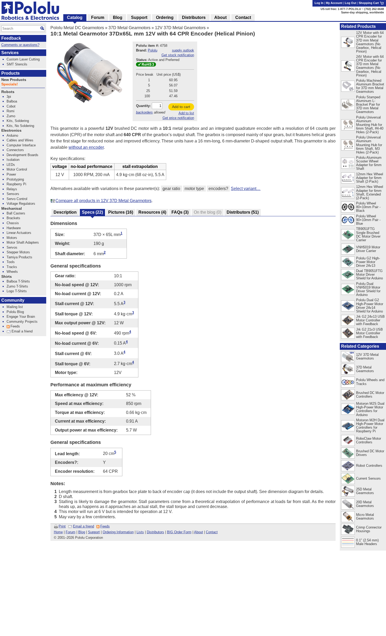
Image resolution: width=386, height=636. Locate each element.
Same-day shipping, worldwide (362, 12)
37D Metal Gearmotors (129, 27)
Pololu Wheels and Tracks (370, 382)
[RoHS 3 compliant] (146, 65)
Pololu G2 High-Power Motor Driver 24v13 (368, 262)
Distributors (155, 532)
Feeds (105, 526)
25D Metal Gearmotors (365, 491)
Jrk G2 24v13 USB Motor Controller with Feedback (370, 320)
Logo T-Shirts (17, 291)
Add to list (186, 113)
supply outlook (183, 50)
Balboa (12, 101)
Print (62, 526)
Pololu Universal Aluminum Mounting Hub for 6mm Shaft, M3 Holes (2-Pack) (369, 144)
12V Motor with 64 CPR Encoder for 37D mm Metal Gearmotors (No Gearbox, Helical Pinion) (370, 42)
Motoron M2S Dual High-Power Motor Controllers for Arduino (370, 409)
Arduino (12, 135)
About (198, 532)
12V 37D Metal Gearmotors (180, 27)
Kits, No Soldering (20, 126)
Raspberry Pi (16, 184)
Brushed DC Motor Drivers (370, 453)
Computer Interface (21, 145)
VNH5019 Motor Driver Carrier (368, 249)
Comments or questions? (20, 45)
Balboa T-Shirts (18, 281)
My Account (334, 2)
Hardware (14, 228)
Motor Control (17, 169)
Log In (319, 2)
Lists (140, 532)
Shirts (6, 277)
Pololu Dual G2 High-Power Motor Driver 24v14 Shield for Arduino (369, 305)
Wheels (12, 272)
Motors (12, 238)
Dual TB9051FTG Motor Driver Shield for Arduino (369, 274)
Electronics (11, 130)
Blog (81, 532)
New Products (13, 80)
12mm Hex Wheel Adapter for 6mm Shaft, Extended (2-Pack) (369, 192)
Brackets (13, 218)
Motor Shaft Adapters (23, 242)
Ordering (165, 17)
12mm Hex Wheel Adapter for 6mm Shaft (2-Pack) (369, 177)
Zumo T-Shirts (17, 286)
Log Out (350, 2)
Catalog (74, 17)
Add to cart (181, 107)
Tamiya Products (19, 257)
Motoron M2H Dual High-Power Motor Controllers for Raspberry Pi (370, 425)
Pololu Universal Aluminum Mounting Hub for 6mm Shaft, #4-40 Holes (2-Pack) (369, 124)
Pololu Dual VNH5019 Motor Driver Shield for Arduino (368, 289)
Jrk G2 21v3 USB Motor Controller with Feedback (369, 333)
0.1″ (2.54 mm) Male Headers (367, 542)
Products (10, 73)
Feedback (11, 38)
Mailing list (15, 307)
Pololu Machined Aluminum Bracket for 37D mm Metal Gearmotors (370, 86)
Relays (12, 189)
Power (11, 174)
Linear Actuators (19, 233)
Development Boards (22, 155)
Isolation (13, 160)
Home (58, 532)
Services (10, 52)
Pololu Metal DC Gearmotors (77, 27)
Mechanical (11, 209)
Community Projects (22, 322)
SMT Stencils (17, 64)
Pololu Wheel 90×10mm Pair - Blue (368, 219)
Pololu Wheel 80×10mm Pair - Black (368, 207)
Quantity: (143, 106)
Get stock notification (177, 55)
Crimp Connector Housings (369, 529)
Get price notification (178, 118)
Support (94, 532)
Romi (10, 111)
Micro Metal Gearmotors (365, 516)
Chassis (13, 223)
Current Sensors (368, 478)
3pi (9, 97)
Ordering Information (118, 532)
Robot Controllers (369, 466)
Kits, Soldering (18, 121)
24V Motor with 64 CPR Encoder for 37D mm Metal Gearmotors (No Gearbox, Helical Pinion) (370, 66)
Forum (70, 532)
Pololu (152, 50)
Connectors (15, 150)
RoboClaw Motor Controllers (368, 440)
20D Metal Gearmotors (365, 504)
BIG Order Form (179, 532)
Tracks (12, 267)
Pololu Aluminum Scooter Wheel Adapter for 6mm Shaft (369, 163)
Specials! (9, 84)
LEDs (11, 165)
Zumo (11, 116)
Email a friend (83, 526)
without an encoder (86, 147)
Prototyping (15, 179)
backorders (144, 112)
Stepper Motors (18, 252)
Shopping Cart (369, 2)
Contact (212, 532)
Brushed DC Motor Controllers (370, 394)
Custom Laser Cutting (23, 59)
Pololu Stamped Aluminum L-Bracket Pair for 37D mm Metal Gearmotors (368, 104)
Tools (11, 262)
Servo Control (17, 199)
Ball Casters (16, 213)
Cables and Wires (20, 140)
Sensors (13, 194)
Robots (7, 92)
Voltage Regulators (21, 204)
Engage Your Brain (21, 317)
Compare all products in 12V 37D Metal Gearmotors (103, 200)
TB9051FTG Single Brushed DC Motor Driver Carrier (368, 234)
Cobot (11, 106)
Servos (12, 247)
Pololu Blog (15, 312)
